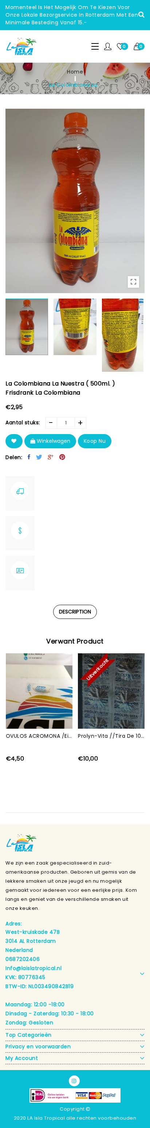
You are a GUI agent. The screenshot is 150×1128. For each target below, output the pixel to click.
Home (75, 71)
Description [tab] (75, 611)
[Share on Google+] (51, 457)
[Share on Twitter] (39, 457)
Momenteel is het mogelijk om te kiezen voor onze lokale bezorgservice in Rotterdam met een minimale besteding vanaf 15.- (71, 15)
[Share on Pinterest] (62, 457)
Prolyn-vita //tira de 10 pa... (111, 736)
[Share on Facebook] (29, 457)
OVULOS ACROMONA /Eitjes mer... (39, 736)
